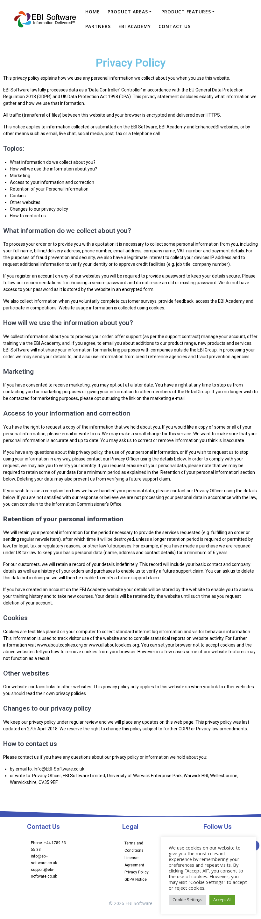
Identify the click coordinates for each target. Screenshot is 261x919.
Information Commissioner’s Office (87, 504)
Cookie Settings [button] (187, 899)
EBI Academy (134, 26)
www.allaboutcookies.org (114, 645)
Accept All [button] (222, 899)
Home (92, 12)
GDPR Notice (135, 879)
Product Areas (128, 12)
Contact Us (175, 26)
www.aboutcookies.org (60, 645)
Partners (98, 26)
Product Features (186, 12)
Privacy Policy (136, 872)
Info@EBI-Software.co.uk (59, 768)
